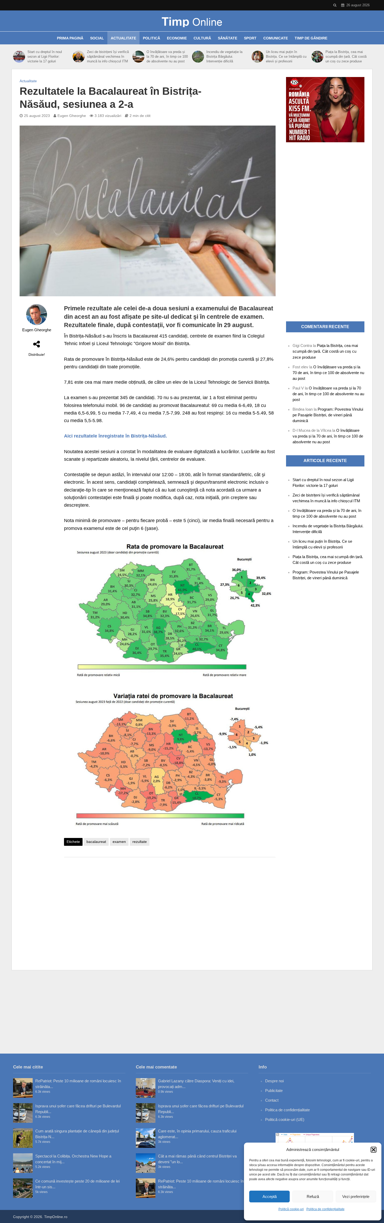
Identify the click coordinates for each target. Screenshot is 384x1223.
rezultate (139, 842)
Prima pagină (70, 38)
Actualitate (123, 38)
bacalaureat (96, 842)
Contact (271, 1100)
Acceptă (270, 1196)
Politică (151, 38)
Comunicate (275, 38)
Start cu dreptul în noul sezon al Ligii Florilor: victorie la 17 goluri (44, 56)
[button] (373, 1149)
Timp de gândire (311, 38)
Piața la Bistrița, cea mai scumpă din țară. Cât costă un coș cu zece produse (345, 56)
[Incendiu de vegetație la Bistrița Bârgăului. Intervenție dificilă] (198, 57)
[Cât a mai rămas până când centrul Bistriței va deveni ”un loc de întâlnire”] (145, 1163)
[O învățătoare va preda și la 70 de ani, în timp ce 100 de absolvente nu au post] (138, 57)
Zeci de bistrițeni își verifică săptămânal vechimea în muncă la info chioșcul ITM (108, 56)
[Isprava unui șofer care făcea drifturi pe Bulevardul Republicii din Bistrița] (23, 1113)
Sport (250, 38)
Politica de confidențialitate (325, 1209)
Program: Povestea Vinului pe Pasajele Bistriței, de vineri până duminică (328, 415)
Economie (177, 38)
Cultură (202, 38)
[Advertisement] (170, 903)
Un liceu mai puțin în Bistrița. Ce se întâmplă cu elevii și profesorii (286, 56)
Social (97, 38)
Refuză (313, 1196)
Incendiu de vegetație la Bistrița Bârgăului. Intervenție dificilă (224, 56)
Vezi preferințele (355, 1196)
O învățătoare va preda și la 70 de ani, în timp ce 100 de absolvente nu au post (167, 56)
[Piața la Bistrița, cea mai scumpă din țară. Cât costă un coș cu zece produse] (317, 57)
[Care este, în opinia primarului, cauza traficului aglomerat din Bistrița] (145, 1138)
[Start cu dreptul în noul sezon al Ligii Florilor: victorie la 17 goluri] (19, 57)
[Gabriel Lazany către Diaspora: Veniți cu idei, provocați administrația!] (145, 1088)
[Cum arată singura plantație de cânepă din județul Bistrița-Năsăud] (23, 1138)
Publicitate (274, 1090)
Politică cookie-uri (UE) (284, 1119)
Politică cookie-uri (291, 1209)
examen (119, 842)
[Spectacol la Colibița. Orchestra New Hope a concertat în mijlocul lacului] (23, 1163)
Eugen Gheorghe (71, 116)
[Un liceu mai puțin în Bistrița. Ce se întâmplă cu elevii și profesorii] (257, 57)
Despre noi (274, 1081)
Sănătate (227, 38)
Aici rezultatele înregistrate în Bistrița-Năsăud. (115, 436)
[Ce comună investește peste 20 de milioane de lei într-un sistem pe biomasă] (23, 1188)
